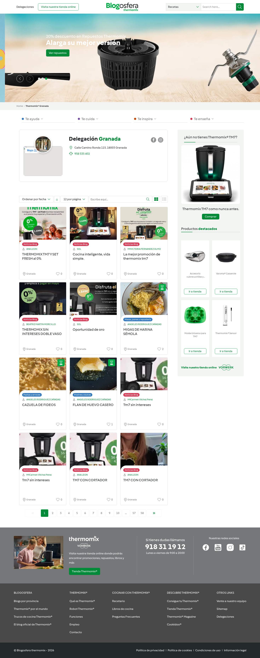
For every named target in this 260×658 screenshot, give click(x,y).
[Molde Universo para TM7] (195, 315)
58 (142, 513)
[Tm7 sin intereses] (143, 378)
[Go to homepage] (122, 7)
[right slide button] (29, 78)
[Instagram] (230, 547)
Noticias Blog (30, 244)
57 (134, 513)
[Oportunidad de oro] (93, 302)
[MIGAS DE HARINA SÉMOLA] (143, 302)
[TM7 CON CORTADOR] (93, 453)
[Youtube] (218, 547)
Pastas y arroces (32, 394)
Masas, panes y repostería (138, 319)
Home (19, 106)
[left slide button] (20, 78)
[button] (183, 7)
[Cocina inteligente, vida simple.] (93, 227)
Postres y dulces (82, 394)
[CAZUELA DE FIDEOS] (42, 378)
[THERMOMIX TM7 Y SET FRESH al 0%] (42, 227)
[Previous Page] (32, 513)
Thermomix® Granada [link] (37, 106)
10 (117, 513)
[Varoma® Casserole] (226, 255)
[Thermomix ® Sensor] (226, 315)
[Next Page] (154, 513)
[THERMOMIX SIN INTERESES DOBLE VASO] (42, 302)
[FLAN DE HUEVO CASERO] (93, 378)
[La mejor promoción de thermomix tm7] (143, 227)
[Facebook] (206, 547)
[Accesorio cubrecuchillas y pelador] (195, 255)
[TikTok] (242, 547)
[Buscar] (240, 7)
